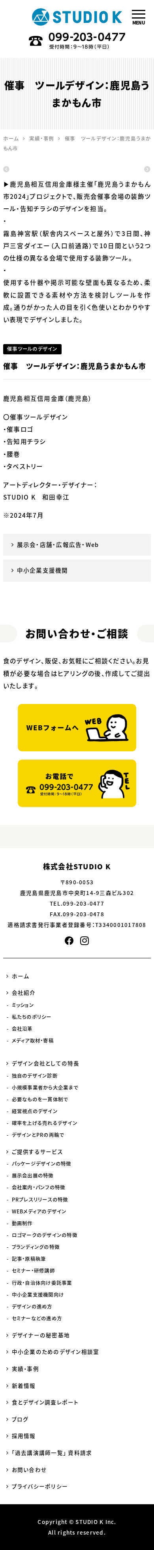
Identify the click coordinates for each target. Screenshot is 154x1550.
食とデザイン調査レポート (45, 1402)
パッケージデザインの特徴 (41, 1163)
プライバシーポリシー (40, 1486)
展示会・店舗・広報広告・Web (58, 544)
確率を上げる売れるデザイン (44, 1123)
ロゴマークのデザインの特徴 (44, 1235)
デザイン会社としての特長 (46, 1063)
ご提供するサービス (37, 1151)
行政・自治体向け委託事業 (42, 1282)
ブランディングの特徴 (36, 1246)
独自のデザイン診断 (35, 1075)
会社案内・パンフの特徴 (39, 1187)
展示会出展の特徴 (33, 1175)
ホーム (21, 976)
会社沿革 (22, 1028)
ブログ (20, 1419)
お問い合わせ (29, 1469)
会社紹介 (24, 992)
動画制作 (22, 1223)
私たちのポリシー (32, 1016)
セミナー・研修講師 (33, 1270)
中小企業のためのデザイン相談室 (56, 1351)
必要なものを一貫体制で (40, 1099)
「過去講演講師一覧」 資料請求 (52, 1452)
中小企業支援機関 (42, 570)
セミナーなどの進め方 (37, 1318)
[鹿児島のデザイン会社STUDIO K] (77, 17)
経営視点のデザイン (35, 1111)
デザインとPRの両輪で (38, 1134)
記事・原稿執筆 (29, 1258)
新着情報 (24, 1385)
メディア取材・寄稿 (33, 1040)
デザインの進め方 (32, 1306)
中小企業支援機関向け (38, 1294)
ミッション (23, 1005)
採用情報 (24, 1436)
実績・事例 (25, 1368)
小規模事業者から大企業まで (45, 1087)
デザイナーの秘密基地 (41, 1335)
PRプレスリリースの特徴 (40, 1199)
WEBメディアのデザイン (39, 1211)
